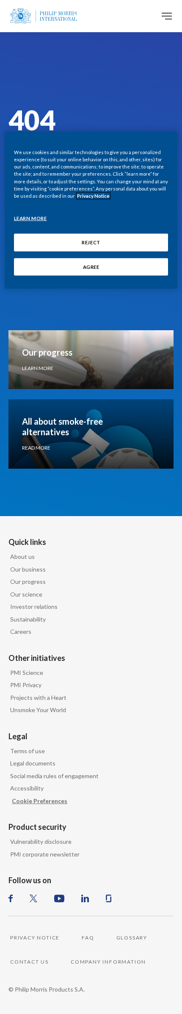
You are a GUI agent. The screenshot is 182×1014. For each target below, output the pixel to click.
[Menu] (167, 16)
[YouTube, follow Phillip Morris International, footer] (59, 898)
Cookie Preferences (39, 800)
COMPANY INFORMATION (108, 962)
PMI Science (26, 672)
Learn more (37, 368)
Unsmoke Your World (38, 709)
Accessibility (27, 788)
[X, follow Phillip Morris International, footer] (33, 898)
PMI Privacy (25, 684)
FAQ (88, 937)
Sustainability (28, 619)
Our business (28, 569)
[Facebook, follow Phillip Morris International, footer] (10, 898)
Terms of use (27, 750)
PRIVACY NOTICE (35, 937)
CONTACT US (29, 962)
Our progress (28, 581)
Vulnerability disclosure (41, 841)
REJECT (91, 242)
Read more (36, 448)
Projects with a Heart (38, 697)
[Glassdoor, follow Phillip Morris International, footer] (108, 898)
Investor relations (34, 606)
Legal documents (32, 763)
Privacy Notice (93, 195)
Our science (26, 594)
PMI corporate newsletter (45, 854)
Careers (20, 631)
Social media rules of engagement (54, 775)
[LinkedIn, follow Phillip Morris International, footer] (85, 898)
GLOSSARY (131, 937)
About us (22, 556)
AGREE (91, 266)
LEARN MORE (30, 218)
